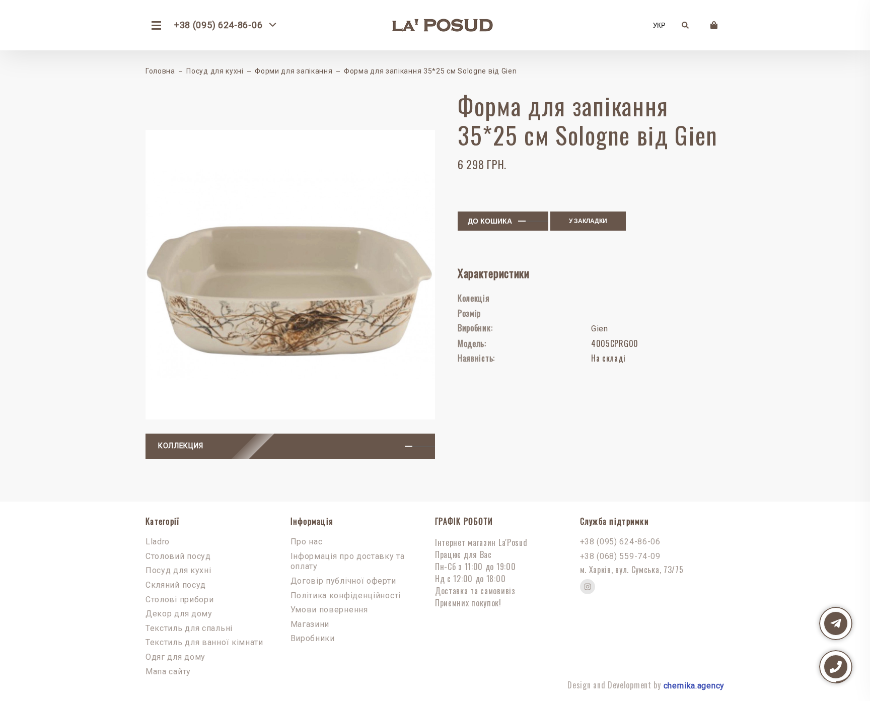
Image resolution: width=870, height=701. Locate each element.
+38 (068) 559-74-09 (620, 556)
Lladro (158, 541)
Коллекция (180, 446)
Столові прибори (180, 599)
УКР (659, 25)
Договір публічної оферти (343, 581)
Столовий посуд (178, 556)
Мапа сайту (168, 671)
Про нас (307, 541)
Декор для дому (179, 613)
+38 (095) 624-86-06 (620, 541)
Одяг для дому (175, 657)
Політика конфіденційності (346, 595)
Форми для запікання (293, 71)
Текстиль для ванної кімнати (204, 642)
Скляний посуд (176, 585)
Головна (160, 71)
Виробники (313, 638)
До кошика (490, 221)
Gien (599, 328)
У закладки (588, 221)
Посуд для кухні (215, 71)
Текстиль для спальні (189, 628)
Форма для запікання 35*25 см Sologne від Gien (430, 71)
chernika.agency (694, 685)
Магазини (310, 624)
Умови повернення (329, 609)
